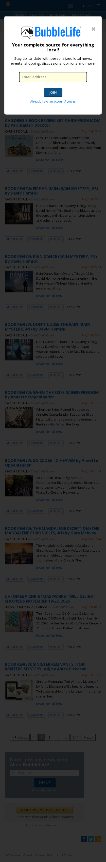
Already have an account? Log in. (53, 101)
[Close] (93, 29)
